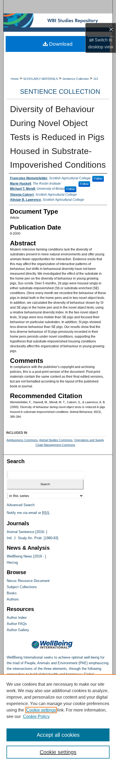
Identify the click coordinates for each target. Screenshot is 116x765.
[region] (58, 719)
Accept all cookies (58, 735)
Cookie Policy (36, 716)
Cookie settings (41, 710)
